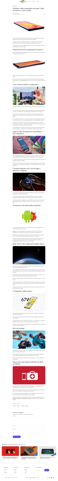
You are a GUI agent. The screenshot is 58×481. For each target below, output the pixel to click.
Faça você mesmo (15, 403)
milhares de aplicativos (18, 155)
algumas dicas (24, 80)
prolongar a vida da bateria (17, 398)
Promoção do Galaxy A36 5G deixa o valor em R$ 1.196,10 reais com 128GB (47, 458)
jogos (20, 192)
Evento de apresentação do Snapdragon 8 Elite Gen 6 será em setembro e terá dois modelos (10, 458)
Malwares (14, 231)
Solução (18, 403)
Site (13, 432)
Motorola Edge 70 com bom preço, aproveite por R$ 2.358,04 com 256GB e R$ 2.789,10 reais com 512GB (29, 458)
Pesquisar (46, 470)
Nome (14, 425)
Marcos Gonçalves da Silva (16, 13)
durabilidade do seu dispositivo (26, 398)
